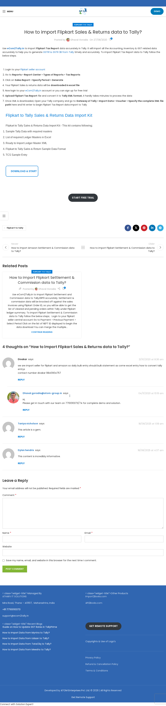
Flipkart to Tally (83, 24)
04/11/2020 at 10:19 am (151, 393)
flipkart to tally (15, 227)
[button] (83, 704)
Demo (157, 11)
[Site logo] (83, 11)
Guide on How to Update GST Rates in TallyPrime (29, 627)
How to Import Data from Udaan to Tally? (25, 638)
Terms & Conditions (96, 670)
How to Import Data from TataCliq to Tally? (26, 643)
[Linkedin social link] (152, 228)
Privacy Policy (93, 657)
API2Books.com (93, 603)
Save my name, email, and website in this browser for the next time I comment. (51, 560)
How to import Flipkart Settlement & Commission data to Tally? (41, 280)
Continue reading (42, 332)
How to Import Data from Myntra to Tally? (26, 632)
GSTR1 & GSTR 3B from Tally (58, 52)
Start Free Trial (83, 198)
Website (7, 546)
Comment (9, 495)
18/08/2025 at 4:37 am (151, 450)
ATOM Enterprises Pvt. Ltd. (75, 690)
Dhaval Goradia (79, 39)
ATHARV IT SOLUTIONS (14, 596)
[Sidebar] (4, 216)
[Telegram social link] (160, 228)
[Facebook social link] (128, 228)
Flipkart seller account (32, 69)
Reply (21, 379)
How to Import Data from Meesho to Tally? (26, 649)
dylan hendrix (26, 450)
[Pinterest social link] (144, 228)
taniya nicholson (28, 423)
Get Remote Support (103, 626)
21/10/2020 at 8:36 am (151, 359)
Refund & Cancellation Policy (101, 664)
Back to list (83, 247)
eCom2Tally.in (33, 90)
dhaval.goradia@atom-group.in (42, 393)
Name (6, 533)
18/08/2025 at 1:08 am (151, 423)
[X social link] (136, 228)
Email (89, 533)
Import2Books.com (96, 596)
